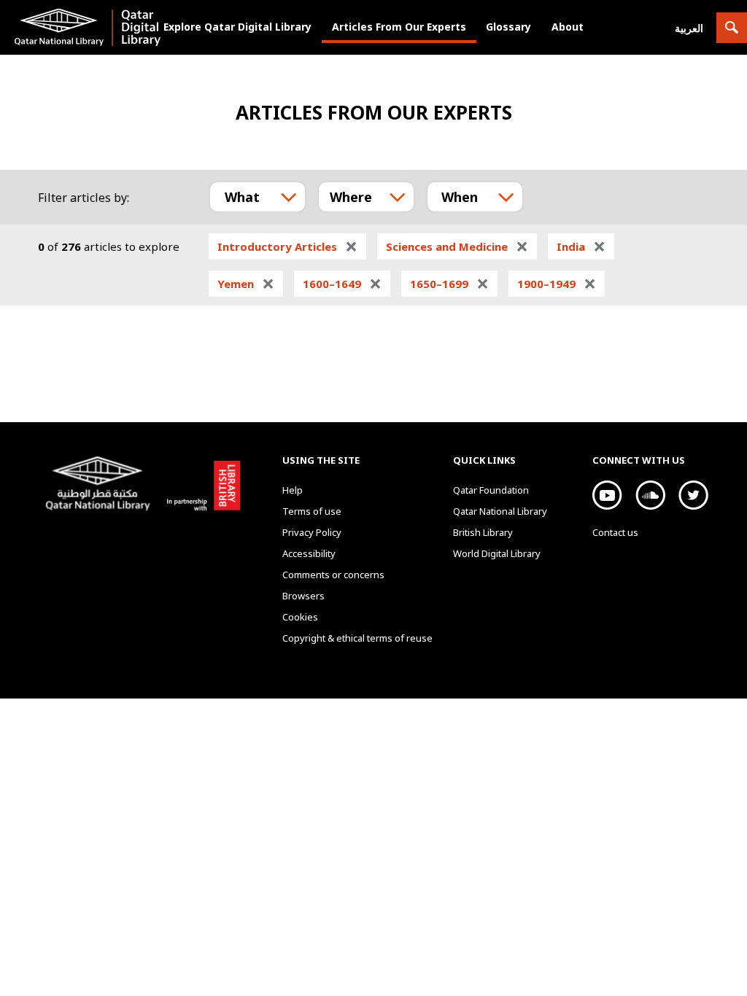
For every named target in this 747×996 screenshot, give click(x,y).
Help (292, 490)
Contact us (615, 532)
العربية (689, 28)
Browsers (303, 595)
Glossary (508, 27)
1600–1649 (342, 284)
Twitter (693, 495)
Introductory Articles (287, 246)
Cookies (300, 616)
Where (351, 197)
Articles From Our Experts (399, 27)
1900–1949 (556, 284)
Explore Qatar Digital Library (237, 27)
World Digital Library (497, 553)
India (581, 246)
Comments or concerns (333, 574)
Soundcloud (650, 495)
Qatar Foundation (491, 490)
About (567, 27)
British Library (200, 483)
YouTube (607, 495)
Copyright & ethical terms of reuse (357, 638)
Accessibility (309, 553)
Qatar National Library (101, 485)
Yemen (245, 284)
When (459, 197)
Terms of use (311, 511)
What (242, 197)
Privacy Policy (311, 532)
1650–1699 (449, 284)
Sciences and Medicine (457, 246)
